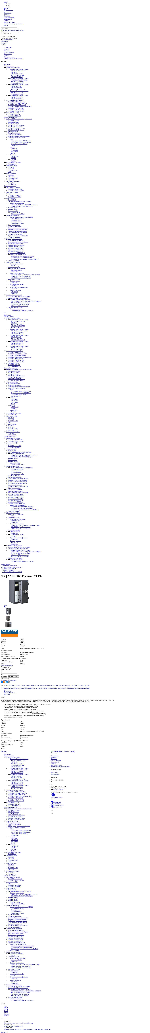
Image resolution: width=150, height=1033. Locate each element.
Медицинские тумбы (17, 223)
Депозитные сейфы (12, 192)
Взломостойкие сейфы (13, 67)
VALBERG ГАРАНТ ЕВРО (19, 80)
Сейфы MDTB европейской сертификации (19, 119)
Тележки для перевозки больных (17, 229)
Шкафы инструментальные (18, 254)
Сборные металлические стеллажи (20, 299)
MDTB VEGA (12, 184)
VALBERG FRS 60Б (14, 114)
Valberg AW (11, 183)
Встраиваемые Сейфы (13, 181)
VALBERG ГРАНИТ (17, 83)
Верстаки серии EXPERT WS (16, 253)
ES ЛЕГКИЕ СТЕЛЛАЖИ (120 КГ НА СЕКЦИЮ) (26, 301)
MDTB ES (11, 167)
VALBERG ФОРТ (16, 88)
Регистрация (9, 10)
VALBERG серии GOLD (15, 189)
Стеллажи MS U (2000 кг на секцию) (19, 296)
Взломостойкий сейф (10, 688)
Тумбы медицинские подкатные (17, 231)
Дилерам (6, 14)
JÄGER (13, 161)
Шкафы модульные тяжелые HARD (21, 257)
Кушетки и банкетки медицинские (18, 228)
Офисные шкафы (13, 211)
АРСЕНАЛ (14, 151)
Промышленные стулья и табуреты (18, 242)
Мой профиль (55, 774)
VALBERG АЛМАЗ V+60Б (16, 111)
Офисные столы (12, 209)
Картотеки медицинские (15, 234)
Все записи (4, 1032)
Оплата (6, 20)
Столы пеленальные (17, 218)
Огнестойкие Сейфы (12, 112)
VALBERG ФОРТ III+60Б (15, 108)
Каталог (4, 751)
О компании (7, 13)
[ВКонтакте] (2, 682)
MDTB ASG (14, 156)
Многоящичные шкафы (17, 284)
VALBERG (14, 150)
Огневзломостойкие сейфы (14, 100)
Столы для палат (16, 220)
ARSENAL (14, 148)
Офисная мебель (11, 198)
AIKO (11, 139)
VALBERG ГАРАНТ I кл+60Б (16, 102)
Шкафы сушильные (13, 260)
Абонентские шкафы (14, 267)
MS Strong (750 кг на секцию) (20, 304)
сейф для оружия (22, 688)
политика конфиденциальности (13, 23)
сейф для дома (62, 688)
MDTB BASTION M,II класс (16, 125)
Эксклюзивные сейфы (13, 187)
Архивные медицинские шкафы (17, 232)
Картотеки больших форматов (19, 287)
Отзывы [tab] (8, 694)
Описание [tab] (8, 691)
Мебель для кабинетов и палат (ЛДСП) (21, 217)
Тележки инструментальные (16, 245)
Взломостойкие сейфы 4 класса (19, 91)
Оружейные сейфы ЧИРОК (19, 144)
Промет (6, 1015)
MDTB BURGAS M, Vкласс (16, 130)
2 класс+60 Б (13, 159)
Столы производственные (15, 240)
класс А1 (12, 147)
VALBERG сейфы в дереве (16, 190)
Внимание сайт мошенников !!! (13, 1026)
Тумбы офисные (15, 281)
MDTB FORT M (16, 86)
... (4, 312)
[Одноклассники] (4, 682)
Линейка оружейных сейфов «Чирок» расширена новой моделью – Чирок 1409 (27, 1029)
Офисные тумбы (15, 212)
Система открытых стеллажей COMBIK (19, 201)
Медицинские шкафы (14, 237)
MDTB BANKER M (17, 92)
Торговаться (4, 678)
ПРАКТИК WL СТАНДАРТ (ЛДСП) (22, 206)
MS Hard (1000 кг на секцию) (19, 306)
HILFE (6, 1008)
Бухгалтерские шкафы (16, 264)
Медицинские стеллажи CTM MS (18, 236)
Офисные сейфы (11, 173)
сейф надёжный (84, 688)
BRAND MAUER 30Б (14, 116)
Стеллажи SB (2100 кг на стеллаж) (18, 298)
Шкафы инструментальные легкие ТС (22, 256)
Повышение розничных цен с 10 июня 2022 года (18, 1023)
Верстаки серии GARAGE (15, 246)
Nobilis (6, 1011)
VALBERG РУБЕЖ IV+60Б (16, 109)
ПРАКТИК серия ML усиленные (20, 276)
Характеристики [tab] (10, 692)
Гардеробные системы (10, 117)
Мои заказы (54, 772)
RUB (5, 2)
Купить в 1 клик (12, 676)
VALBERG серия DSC (14, 197)
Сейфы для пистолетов (14, 134)
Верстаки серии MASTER (15, 248)
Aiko (5, 1006)
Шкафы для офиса (15, 290)
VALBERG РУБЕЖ (17, 94)
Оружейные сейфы (12, 131)
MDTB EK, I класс (13, 123)
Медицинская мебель (12, 215)
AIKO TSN (11, 176)
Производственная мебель (14, 239)
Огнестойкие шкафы (14, 279)
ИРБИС (13, 158)
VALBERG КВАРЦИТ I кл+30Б (17, 103)
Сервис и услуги (9, 17)
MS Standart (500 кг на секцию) (20, 302)
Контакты (7, 16)
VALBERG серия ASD (14, 195)
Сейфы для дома (9, 66)
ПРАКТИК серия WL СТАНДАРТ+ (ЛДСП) (24, 204)
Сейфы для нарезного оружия (16, 137)
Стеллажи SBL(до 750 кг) (15, 307)
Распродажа (7, 64)
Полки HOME (12, 200)
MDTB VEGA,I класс (14, 120)
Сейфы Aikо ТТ (15, 145)
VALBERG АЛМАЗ (17, 98)
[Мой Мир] (7, 682)
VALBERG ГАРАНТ (17, 74)
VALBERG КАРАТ (16, 77)
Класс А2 (12, 155)
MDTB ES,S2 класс (13, 122)
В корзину (4, 676)
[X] (9, 682)
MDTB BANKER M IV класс (16, 128)
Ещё (5, 25)
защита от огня (32, 688)
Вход (6, 8)
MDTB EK (14, 72)
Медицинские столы (14, 225)
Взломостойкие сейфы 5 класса (19, 95)
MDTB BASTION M (17, 81)
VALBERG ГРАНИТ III (18, 89)
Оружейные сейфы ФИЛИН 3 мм (21, 140)
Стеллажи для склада (16, 309)
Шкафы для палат (16, 221)
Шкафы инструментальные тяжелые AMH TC (24, 259)
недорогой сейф (42, 688)
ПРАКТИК (14, 271)
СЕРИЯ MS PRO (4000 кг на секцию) (22, 310)
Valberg (6, 1012)
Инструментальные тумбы (15, 243)
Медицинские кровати (14, 226)
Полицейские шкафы (14, 133)
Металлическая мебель (13, 262)
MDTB (6, 1009)
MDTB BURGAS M (17, 97)
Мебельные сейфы (11, 165)
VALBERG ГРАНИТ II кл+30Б (17, 105)
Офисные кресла (13, 207)
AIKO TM (11, 169)
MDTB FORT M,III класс (15, 126)
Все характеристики (7, 665)
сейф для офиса (52, 688)
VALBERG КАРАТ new (18, 70)
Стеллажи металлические (14, 295)
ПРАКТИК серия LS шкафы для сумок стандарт (25, 274)
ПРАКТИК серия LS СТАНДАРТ (21, 278)
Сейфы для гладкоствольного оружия (19, 136)
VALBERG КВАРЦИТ (18, 75)
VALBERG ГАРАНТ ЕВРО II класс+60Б (20, 106)
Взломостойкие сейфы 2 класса (19, 78)
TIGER (13, 153)
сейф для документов (73, 688)
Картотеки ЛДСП (16, 270)
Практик (13, 285)
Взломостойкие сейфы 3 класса (19, 84)
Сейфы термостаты (10, 186)
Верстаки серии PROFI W (15, 250)
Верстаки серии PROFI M (15, 251)
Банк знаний (8, 19)
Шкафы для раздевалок (17, 203)
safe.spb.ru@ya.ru (7, 39)
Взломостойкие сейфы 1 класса (19, 69)
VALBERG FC (12, 164)
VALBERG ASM (13, 170)
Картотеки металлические (17, 268)
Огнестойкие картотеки (13, 162)
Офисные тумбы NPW (17, 214)
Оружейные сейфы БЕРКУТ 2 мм (21, 142)
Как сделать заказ (9, 22)
